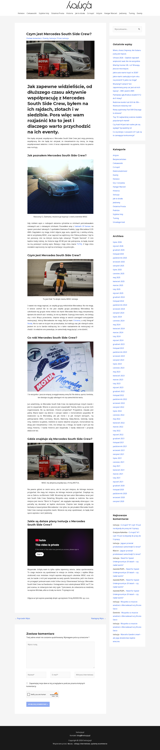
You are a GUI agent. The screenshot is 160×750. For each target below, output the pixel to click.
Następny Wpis (98, 618)
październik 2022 (120, 399)
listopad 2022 (118, 395)
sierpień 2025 (118, 265)
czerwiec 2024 (118, 320)
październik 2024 (120, 305)
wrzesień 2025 (119, 262)
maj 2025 (116, 277)
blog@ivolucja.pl (83, 735)
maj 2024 (116, 324)
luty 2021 (116, 478)
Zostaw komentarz (34, 38)
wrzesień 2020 (119, 497)
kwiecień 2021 (119, 470)
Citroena (76, 320)
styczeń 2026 (118, 246)
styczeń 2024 (118, 340)
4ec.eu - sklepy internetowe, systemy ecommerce (87, 743)
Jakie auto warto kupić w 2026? (125, 72)
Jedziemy (123, 13)
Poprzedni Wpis (22, 618)
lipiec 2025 (117, 269)
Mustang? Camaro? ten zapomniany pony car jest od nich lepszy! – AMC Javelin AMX (126, 87)
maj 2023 (116, 372)
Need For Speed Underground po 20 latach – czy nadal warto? (126, 561)
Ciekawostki (32, 13)
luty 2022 (116, 430)
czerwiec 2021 (118, 462)
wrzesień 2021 (119, 450)
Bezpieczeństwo (119, 159)
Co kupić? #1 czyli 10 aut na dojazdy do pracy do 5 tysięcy (127, 536)
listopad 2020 (118, 489)
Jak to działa (80, 13)
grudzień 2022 (119, 391)
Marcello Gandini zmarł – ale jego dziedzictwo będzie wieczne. (127, 638)
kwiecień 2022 (119, 423)
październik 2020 (120, 493)
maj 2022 (116, 419)
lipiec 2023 (117, 364)
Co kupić (90, 13)
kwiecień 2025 (119, 281)
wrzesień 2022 (119, 403)
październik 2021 (120, 446)
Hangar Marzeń (110, 13)
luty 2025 (116, 289)
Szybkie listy (44, 13)
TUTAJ (79, 244)
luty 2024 (116, 336)
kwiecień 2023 (119, 375)
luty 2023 (116, 383)
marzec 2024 (118, 332)
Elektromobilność (120, 171)
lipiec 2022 (117, 411)
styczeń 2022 (118, 434)
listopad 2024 (118, 301)
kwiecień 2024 (119, 328)
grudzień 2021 (119, 438)
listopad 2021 (118, 442)
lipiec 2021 (117, 458)
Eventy (139, 13)
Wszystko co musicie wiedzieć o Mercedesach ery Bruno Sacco (127, 605)
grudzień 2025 (119, 250)
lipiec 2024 (117, 317)
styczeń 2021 (118, 482)
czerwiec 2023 (118, 368)
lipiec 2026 (117, 242)
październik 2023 (120, 352)
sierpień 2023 (118, 360)
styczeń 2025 (118, 293)
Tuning (132, 13)
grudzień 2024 (119, 297)
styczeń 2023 (118, 387)
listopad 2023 (118, 348)
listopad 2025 (118, 254)
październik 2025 (120, 258)
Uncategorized (119, 222)
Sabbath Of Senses (82, 226)
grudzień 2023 (119, 344)
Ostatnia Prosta (57, 13)
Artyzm (99, 13)
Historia (69, 13)
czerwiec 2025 (118, 273)
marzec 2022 (118, 427)
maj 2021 (116, 466)
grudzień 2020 (119, 485)
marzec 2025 (118, 285)
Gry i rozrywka (119, 183)
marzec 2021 (118, 474)
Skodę (29, 323)
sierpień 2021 (118, 454)
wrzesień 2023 (119, 356)
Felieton (21, 13)
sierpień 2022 (118, 407)
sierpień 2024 (118, 313)
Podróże (116, 210)
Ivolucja (52, 38)
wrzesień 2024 (119, 309)
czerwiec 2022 (118, 415)
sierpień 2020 (118, 501)
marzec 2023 (118, 379)
